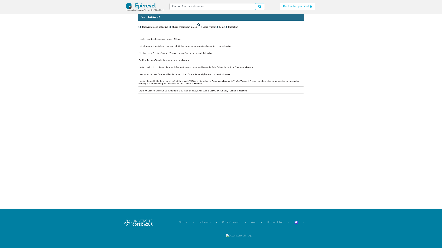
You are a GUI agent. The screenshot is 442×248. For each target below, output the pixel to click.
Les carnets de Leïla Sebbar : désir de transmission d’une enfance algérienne (174, 74)
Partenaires (205, 222)
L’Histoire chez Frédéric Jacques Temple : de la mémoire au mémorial (171, 53)
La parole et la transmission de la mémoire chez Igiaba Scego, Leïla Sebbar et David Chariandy (183, 91)
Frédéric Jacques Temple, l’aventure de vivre (159, 60)
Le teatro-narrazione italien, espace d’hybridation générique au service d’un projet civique (180, 46)
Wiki (253, 222)
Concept (183, 222)
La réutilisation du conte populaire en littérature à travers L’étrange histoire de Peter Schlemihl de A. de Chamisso (191, 67)
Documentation (275, 222)
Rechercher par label (296, 6)
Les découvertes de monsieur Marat (155, 39)
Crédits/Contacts (230, 222)
